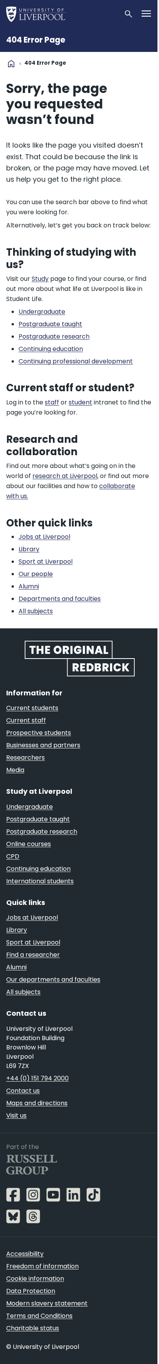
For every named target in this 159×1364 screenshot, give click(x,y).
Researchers (25, 757)
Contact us (23, 1090)
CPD (12, 856)
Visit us (16, 1115)
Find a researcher (33, 954)
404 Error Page (35, 39)
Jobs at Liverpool (32, 917)
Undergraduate (29, 806)
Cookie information (35, 1278)
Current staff (26, 720)
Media (15, 769)
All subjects (23, 991)
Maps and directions (37, 1103)
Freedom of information (42, 1266)
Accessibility (25, 1253)
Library (16, 929)
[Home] (61, 14)
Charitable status (32, 1328)
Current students (32, 708)
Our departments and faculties (53, 979)
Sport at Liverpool (33, 942)
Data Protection (30, 1291)
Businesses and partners (43, 745)
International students (40, 881)
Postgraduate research (41, 831)
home (11, 63)
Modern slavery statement (47, 1303)
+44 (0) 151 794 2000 (37, 1078)
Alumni (16, 967)
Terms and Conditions (39, 1315)
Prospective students (38, 732)
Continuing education (38, 868)
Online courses (28, 843)
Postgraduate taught (38, 819)
